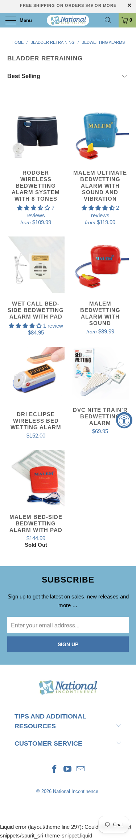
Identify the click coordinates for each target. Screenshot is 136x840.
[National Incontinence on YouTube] (67, 769)
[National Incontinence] (68, 20)
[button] (33, 208)
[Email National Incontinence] (80, 769)
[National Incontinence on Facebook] (54, 769)
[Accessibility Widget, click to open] (124, 420)
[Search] (110, 20)
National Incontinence (75, 791)
